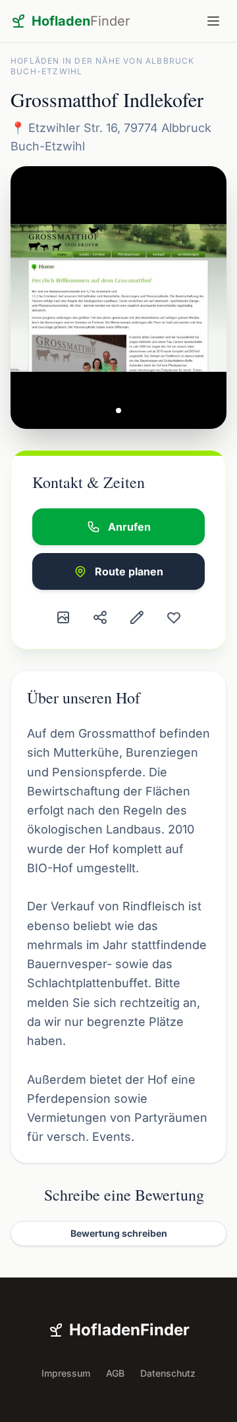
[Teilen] (100, 617)
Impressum (65, 1373)
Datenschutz (168, 1373)
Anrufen (129, 526)
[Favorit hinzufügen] (174, 617)
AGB (115, 1373)
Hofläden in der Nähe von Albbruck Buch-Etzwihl (103, 66)
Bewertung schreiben (118, 1233)
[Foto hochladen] (63, 617)
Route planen (129, 571)
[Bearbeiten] (137, 617)
